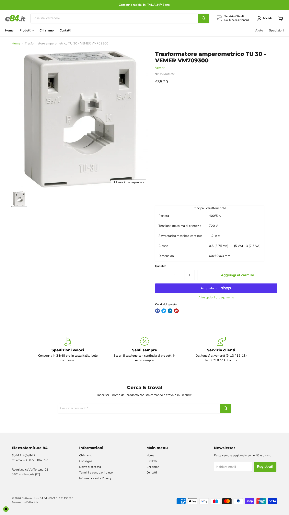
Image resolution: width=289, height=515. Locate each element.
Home (9, 30)
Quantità (160, 266)
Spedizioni (276, 30)
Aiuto (259, 30)
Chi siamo (47, 30)
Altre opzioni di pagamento (216, 297)
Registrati (265, 466)
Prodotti (25, 30)
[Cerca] (203, 18)
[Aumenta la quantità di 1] (189, 275)
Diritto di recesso (90, 467)
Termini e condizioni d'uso (96, 472)
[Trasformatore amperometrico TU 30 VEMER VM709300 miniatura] (19, 199)
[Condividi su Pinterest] (176, 310)
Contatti (65, 30)
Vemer (160, 68)
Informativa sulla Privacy (95, 478)
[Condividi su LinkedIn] (170, 310)
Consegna (85, 461)
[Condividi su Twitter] (163, 310)
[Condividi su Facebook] (157, 310)
